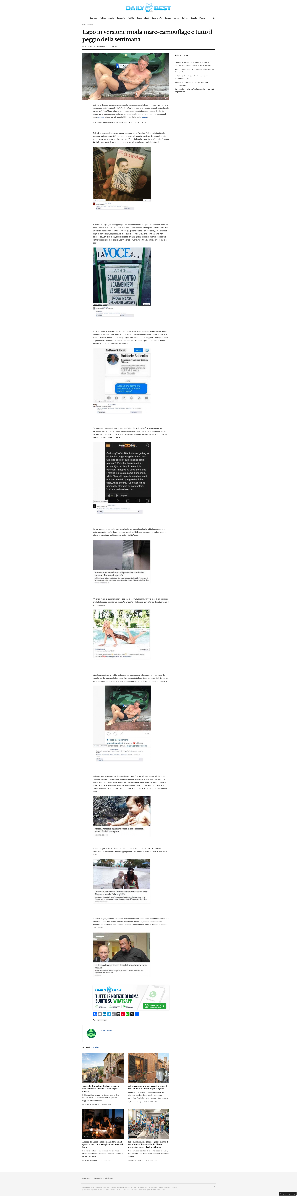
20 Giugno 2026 (151, 1160)
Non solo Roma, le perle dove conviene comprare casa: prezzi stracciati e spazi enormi (100, 1088)
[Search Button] (214, 18)
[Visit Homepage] (148, 7)
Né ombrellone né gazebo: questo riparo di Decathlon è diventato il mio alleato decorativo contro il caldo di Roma (148, 1144)
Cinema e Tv (157, 18)
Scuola (194, 18)
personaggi (102, 1020)
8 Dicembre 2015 (103, 46)
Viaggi (146, 18)
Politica (103, 18)
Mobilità (131, 18)
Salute (111, 18)
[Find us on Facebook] (214, 1187)
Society (90, 24)
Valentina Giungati (90, 1104)
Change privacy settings (288, 1194)
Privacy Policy (98, 1178)
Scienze (185, 18)
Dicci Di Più (88, 46)
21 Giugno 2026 (105, 1160)
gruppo (101, 117)
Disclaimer (109, 1178)
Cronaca (93, 18)
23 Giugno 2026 (151, 1102)
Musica (202, 18)
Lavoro (176, 18)
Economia (121, 18)
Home (84, 24)
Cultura (168, 18)
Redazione (86, 1178)
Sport (139, 18)
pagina (144, 117)
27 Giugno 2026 (105, 1104)
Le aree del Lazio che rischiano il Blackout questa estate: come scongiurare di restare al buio (102, 1144)
